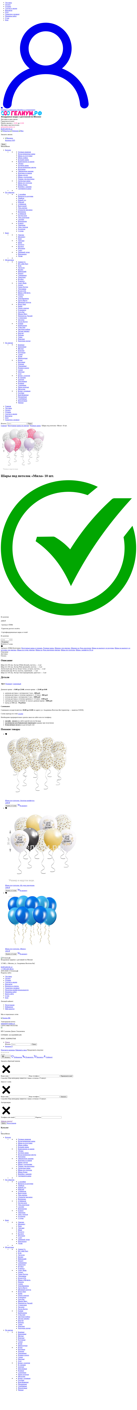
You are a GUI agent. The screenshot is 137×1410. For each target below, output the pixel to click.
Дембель (21, 198)
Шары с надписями (25, 177)
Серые (20, 354)
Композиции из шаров (26, 161)
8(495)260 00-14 (6, 129)
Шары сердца (23, 175)
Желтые (21, 349)
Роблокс (21, 335)
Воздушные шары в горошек (31, 648)
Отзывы (8, 6)
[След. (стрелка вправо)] (4, 1054)
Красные (21, 350)
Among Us (21, 262)
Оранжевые (22, 366)
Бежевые (21, 345)
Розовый (8, 684)
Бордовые (21, 362)
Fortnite (20, 323)
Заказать (63, 1097)
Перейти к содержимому (26, 110)
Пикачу (20, 273)
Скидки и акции (11, 8)
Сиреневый (17, 684)
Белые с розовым (24, 391)
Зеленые (21, 364)
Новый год (22, 200)
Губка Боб (21, 327)
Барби (20, 306)
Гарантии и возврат (12, 14)
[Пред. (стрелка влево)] (2, 1054)
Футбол (21, 279)
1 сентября (22, 194)
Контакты (8, 10)
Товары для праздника (26, 179)
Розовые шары (35, 426)
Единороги (22, 310)
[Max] (21, 131)
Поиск (30, 423)
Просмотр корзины (8, 1050)
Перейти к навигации (9, 110)
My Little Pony (23, 264)
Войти (4, 1123)
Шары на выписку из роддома (103, 648)
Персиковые (22, 381)
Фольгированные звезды (27, 167)
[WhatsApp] (5, 131)
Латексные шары (24, 181)
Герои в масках (23, 308)
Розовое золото (23, 368)
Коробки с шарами (25, 187)
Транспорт (22, 277)
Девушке (21, 241)
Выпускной (22, 206)
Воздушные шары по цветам (18, 426)
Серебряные (22, 399)
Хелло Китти (23, 322)
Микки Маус (22, 314)
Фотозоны (21, 169)
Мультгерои (9, 260)
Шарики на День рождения (81, 648)
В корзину (5, 642)
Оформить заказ (21, 1050)
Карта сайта (9, 994)
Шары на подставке (25, 156)
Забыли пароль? (7, 1121)
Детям (20, 256)
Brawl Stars (22, 304)
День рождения (23, 217)
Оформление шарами (26, 171)
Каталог (8, 150)
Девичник (21, 225)
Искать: (3, 423)
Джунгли (21, 268)
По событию (9, 192)
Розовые (21, 383)
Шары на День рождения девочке (48, 650)
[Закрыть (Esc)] (8, 1052)
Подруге (21, 244)
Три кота (21, 320)
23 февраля (22, 214)
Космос (20, 269)
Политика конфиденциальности (17, 990)
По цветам (9, 343)
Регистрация (9, 1005)
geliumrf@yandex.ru (8, 127)
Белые (20, 360)
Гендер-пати (22, 215)
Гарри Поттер (23, 287)
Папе (20, 239)
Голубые (21, 393)
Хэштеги (21, 281)
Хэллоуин (21, 229)
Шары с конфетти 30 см (84, 650)
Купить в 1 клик (11, 806)
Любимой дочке (24, 252)
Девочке (21, 235)
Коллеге (21, 246)
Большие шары (23, 160)
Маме (20, 242)
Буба (19, 266)
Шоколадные (23, 358)
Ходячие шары (23, 165)
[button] (5, 146)
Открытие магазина (25, 210)
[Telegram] (14, 131)
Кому (7, 233)
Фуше (20, 356)
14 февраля (22, 204)
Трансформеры (23, 298)
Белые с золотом (24, 376)
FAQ (7, 12)
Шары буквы (22, 185)
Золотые (21, 379)
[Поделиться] (6, 1052)
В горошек (22, 377)
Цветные (21, 372)
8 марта (20, 223)
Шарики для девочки (62, 648)
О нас (7, 18)
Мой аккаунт (10, 1009)
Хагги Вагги (22, 300)
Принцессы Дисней (25, 316)
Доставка (8, 3)
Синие (20, 370)
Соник (20, 296)
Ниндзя (20, 333)
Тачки (20, 337)
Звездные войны (24, 329)
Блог (7, 20)
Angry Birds (22, 283)
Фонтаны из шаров (25, 173)
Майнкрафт (22, 271)
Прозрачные (22, 397)
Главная (8, 406)
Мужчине (21, 248)
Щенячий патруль (24, 302)
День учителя (23, 227)
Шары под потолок (25, 183)
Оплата (7, 4)
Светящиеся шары (24, 188)
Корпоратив (22, 221)
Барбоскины (22, 325)
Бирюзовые (22, 347)
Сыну (20, 250)
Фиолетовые (22, 401)
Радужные (21, 352)
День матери (22, 208)
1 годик (21, 231)
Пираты (21, 295)
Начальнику (22, 254)
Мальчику (21, 237)
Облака (20, 163)
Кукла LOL (22, 291)
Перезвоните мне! (66, 1076)
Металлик (21, 389)
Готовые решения (24, 152)
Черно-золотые (23, 387)
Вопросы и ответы (12, 986)
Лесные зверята (23, 331)
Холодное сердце (24, 341)
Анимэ (20, 285)
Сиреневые (22, 385)
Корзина (9, 1046)
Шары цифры (23, 158)
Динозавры (22, 289)
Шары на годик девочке (26, 650)
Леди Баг (21, 312)
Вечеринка (22, 212)
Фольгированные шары (26, 154)
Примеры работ (11, 16)
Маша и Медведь (24, 293)
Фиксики (21, 339)
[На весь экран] (4, 1052)
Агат (20, 374)
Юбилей (21, 202)
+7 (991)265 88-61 (7, 969)
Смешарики (22, 275)
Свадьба (21, 219)
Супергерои (22, 318)
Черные (21, 403)
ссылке (20, 714)
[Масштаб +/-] (2, 1052)
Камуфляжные (23, 395)
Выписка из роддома (25, 196)
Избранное (9, 1007)
